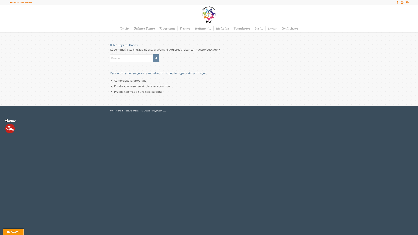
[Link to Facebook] (397, 2)
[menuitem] (124, 28)
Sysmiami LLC (160, 111)
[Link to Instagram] (402, 2)
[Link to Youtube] (407, 2)
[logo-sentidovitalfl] (209, 14)
